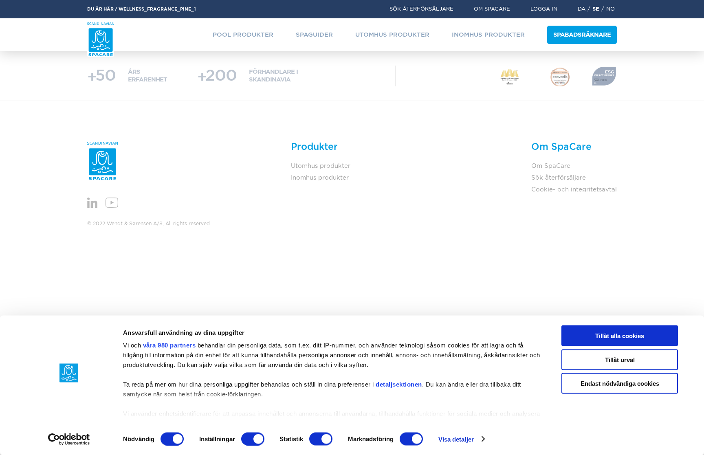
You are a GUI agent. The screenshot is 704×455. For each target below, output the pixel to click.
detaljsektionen (399, 384)
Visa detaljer (456, 438)
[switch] (252, 438)
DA (581, 9)
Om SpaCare (492, 9)
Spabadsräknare (582, 35)
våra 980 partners (169, 345)
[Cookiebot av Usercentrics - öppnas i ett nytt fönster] (69, 439)
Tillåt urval (620, 359)
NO (610, 9)
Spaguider (314, 35)
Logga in (543, 9)
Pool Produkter (243, 35)
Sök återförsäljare (421, 9)
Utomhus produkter (392, 35)
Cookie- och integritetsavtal (574, 190)
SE (595, 9)
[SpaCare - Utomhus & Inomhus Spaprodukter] (100, 39)
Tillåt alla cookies (619, 335)
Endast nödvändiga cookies (620, 383)
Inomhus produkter (488, 35)
